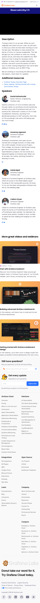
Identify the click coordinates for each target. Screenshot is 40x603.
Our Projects (25, 461)
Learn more (33, 1)
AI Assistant (5, 409)
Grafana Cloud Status (8, 452)
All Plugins (4, 464)
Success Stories (26, 503)
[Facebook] (3, 597)
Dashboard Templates (28, 470)
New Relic (4, 482)
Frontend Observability (9, 429)
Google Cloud (5, 470)
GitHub (23, 464)
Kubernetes (5, 476)
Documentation (6, 491)
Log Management (27, 428)
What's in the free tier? (9, 406)
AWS (2, 467)
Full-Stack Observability (29, 403)
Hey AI (23, 515)
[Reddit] (33, 597)
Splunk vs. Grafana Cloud (29, 552)
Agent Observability (8, 412)
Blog (2, 494)
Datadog (4, 479)
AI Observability (26, 400)
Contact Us (25, 506)
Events (3, 500)
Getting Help (25, 509)
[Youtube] (27, 597)
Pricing (3, 403)
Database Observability (9, 426)
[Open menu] (37, 5)
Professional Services (28, 512)
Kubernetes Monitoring (9, 418)
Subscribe (33, 384)
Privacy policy (24, 388)
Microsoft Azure (6, 473)
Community (5, 497)
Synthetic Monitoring (8, 432)
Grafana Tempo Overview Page (15, 82)
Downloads (25, 467)
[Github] (21, 597)
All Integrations (6, 461)
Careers (24, 494)
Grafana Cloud (15, 575)
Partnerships (25, 497)
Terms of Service (20, 1)
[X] (9, 597)
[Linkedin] (15, 597)
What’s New (5, 449)
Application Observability (9, 415)
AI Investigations (7, 446)
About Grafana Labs (28, 491)
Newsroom (24, 500)
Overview (4, 400)
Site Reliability (26, 425)
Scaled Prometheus (27, 417)
